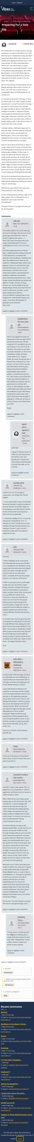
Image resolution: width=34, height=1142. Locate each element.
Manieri (4, 1012)
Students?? (5, 1072)
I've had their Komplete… (11, 1060)
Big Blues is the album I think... (14, 1024)
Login (13, 3)
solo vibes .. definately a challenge (18, 662)
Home (6, 21)
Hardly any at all (8, 1103)
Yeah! (15, 746)
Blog (5, 995)
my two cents (18, 482)
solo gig (16, 221)
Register (20, 3)
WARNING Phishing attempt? (19, 1098)
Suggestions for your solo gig (23, 321)
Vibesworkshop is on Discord (19, 1089)
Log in (5, 311)
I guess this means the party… (13, 1093)
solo (15, 546)
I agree (20, 1139)
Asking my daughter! (9, 1084)
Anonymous (8, 972)
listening (4, 1048)
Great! (3, 1036)
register (12, 311)
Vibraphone (9, 985)
